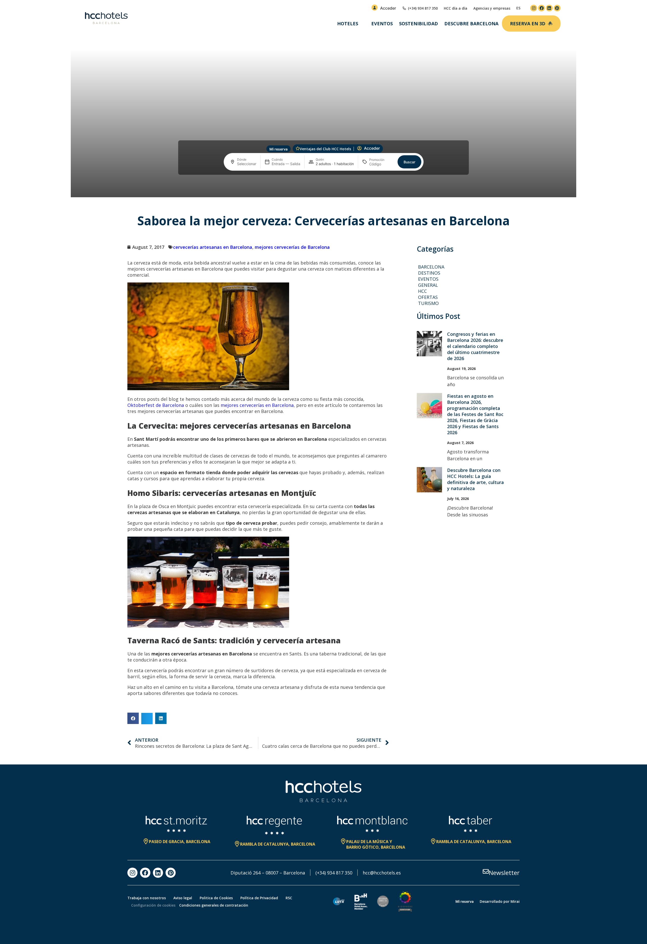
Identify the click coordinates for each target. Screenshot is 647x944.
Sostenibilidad (418, 23)
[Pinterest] (557, 8)
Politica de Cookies (216, 897)
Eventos (382, 23)
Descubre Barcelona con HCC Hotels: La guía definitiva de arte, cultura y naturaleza (475, 479)
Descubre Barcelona (471, 23)
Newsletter (504, 872)
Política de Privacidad (259, 897)
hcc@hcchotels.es (382, 873)
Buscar (409, 162)
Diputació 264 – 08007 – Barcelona (267, 873)
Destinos (429, 273)
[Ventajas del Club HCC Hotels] (298, 148)
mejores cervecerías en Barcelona (257, 405)
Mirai (515, 901)
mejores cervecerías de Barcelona (292, 247)
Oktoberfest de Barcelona (155, 405)
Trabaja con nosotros (146, 897)
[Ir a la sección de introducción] (323, 189)
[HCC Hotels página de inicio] (106, 18)
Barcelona (431, 267)
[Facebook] (541, 8)
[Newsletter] (486, 871)
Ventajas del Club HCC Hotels (325, 148)
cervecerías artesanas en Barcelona (212, 247)
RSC (289, 897)
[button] (133, 718)
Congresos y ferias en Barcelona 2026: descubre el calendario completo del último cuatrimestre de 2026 (475, 346)
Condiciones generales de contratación (213, 905)
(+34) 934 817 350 (333, 873)
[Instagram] (533, 8)
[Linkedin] (549, 8)
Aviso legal (182, 897)
